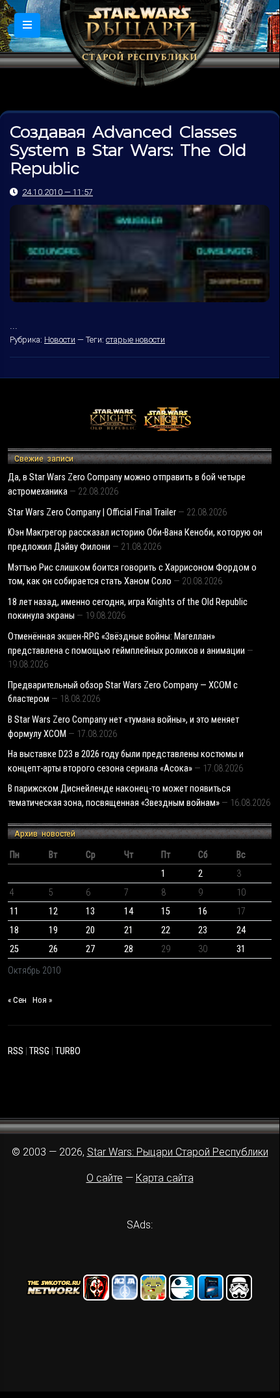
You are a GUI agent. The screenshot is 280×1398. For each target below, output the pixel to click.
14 (128, 911)
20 (90, 930)
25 (14, 949)
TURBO (68, 1051)
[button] (27, 25)
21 (128, 930)
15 (165, 911)
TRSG (39, 1051)
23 (202, 930)
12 (53, 911)
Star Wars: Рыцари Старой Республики (177, 1152)
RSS (15, 1051)
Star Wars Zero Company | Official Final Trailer (92, 512)
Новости (59, 339)
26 (53, 949)
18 (14, 930)
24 (241, 930)
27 (90, 949)
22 (165, 930)
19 (53, 930)
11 (14, 911)
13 (90, 911)
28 (128, 949)
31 (241, 949)
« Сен (17, 1000)
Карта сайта (165, 1178)
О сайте (104, 1178)
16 (202, 911)
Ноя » (42, 1000)
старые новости (135, 339)
